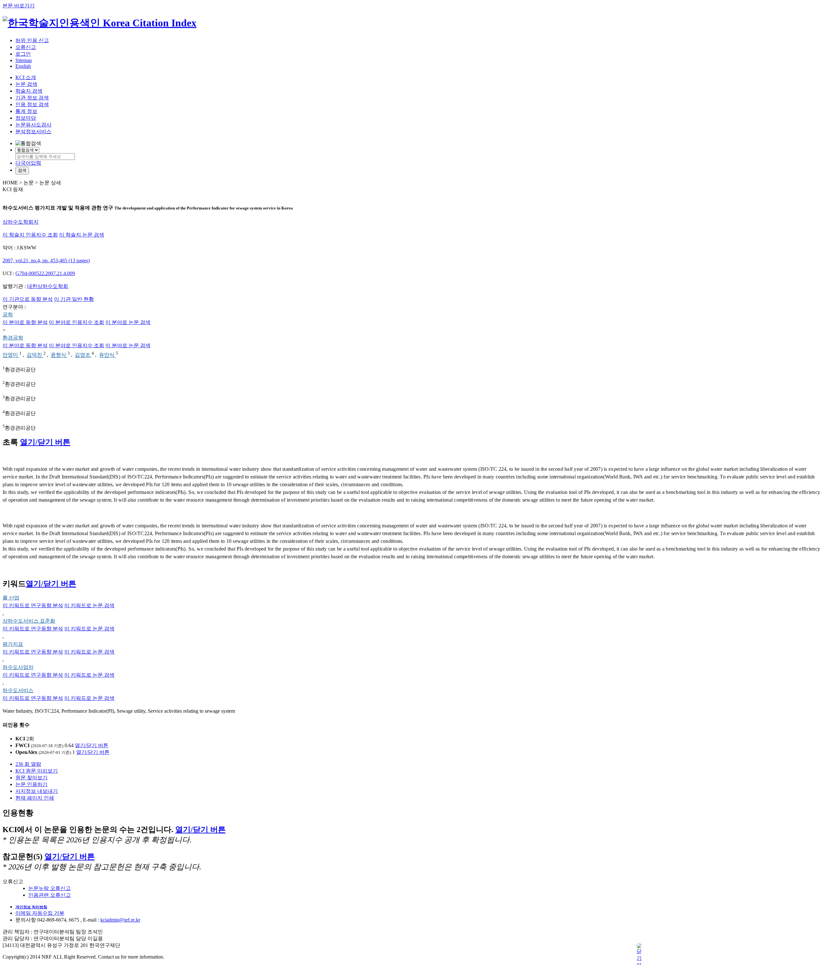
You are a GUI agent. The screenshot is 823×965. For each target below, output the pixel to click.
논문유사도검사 (33, 124)
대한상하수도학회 (47, 286)
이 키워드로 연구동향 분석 (33, 605)
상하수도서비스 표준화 (29, 621)
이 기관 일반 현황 (74, 299)
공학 (8, 314)
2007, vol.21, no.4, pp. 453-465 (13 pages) (46, 260)
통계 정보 (26, 111)
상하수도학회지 (21, 222)
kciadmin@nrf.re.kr (120, 920)
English (23, 66)
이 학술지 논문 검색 (81, 234)
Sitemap (23, 60)
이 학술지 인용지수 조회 (30, 234)
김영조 (83, 355)
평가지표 (13, 644)
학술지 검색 (28, 91)
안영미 (11, 355)
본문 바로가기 (19, 5)
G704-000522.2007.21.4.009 (45, 273)
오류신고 (25, 47)
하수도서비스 (18, 690)
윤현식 (59, 355)
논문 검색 (26, 84)
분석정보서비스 (33, 131)
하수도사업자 (18, 667)
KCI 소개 (25, 77)
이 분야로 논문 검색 (127, 322)
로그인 (23, 54)
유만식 (107, 355)
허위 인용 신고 (32, 40)
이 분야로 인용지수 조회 (76, 322)
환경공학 (13, 337)
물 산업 (11, 597)
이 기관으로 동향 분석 (28, 299)
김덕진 (35, 355)
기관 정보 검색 (32, 97)
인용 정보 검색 (32, 104)
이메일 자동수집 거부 (39, 913)
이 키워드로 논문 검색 (89, 605)
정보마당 (25, 118)
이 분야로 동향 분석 (25, 322)
